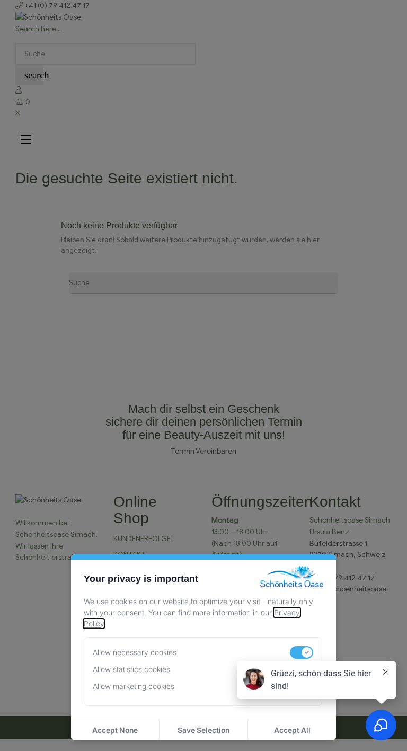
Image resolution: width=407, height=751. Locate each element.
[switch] (301, 652)
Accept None (115, 730)
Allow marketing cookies (133, 686)
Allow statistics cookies (131, 669)
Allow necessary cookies (134, 652)
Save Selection (203, 730)
